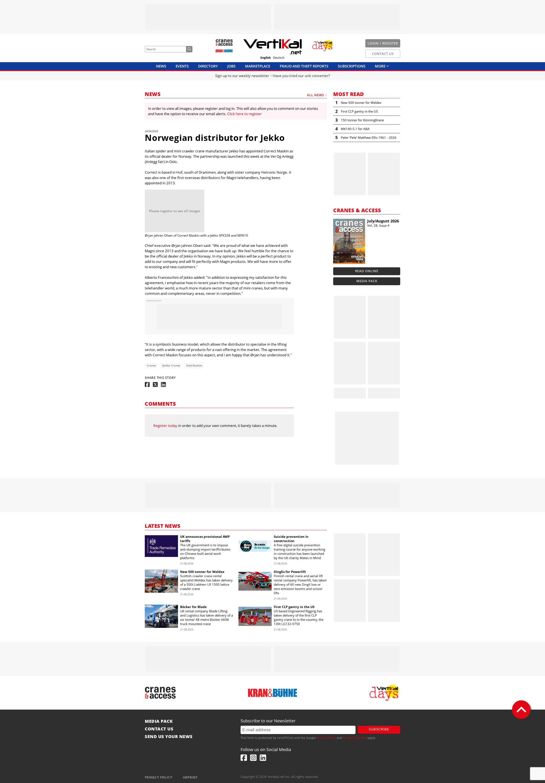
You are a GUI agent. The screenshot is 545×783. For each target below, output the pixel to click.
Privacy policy (158, 777)
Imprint (190, 777)
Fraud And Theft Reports (304, 66)
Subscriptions (351, 66)
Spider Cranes (171, 365)
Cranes (151, 365)
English (265, 57)
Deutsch (279, 57)
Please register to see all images (174, 211)
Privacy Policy (326, 738)
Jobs (231, 66)
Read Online (366, 271)
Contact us (159, 729)
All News (315, 95)
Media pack (366, 281)
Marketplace (257, 66)
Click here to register (244, 113)
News (161, 66)
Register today (165, 425)
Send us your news (169, 736)
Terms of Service (354, 738)
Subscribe (379, 729)
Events (182, 66)
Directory (208, 66)
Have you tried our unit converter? (301, 75)
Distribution (194, 365)
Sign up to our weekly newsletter (242, 75)
